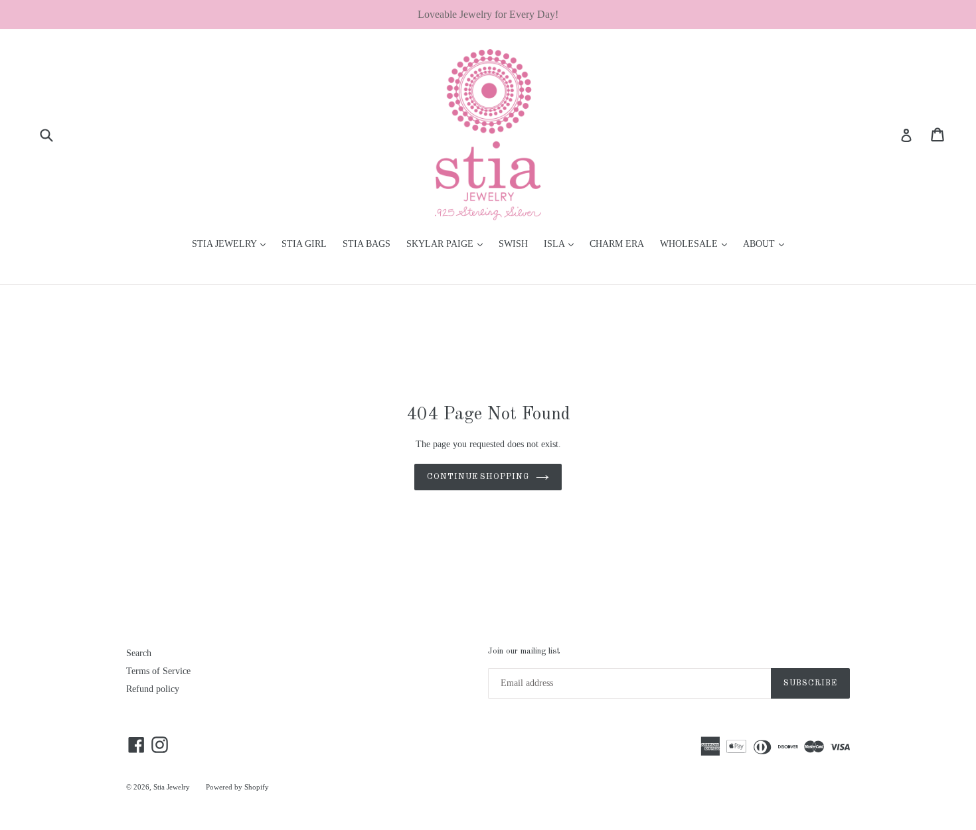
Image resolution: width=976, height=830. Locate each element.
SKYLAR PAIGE (447, 243)
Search (138, 653)
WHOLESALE (697, 243)
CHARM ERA (617, 244)
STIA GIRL (304, 244)
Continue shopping (478, 477)
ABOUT (767, 243)
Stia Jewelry (171, 787)
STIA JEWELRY (232, 243)
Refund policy (152, 689)
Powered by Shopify (237, 787)
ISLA (562, 243)
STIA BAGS (366, 244)
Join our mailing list (524, 651)
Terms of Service (158, 671)
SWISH (513, 244)
